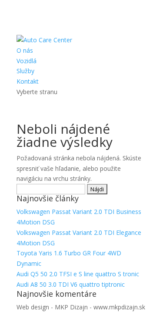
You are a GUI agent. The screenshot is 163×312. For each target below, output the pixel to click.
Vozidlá (27, 61)
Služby (25, 71)
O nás (25, 50)
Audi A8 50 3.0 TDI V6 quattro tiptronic (71, 284)
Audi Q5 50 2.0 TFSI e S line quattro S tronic (78, 274)
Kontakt (28, 81)
